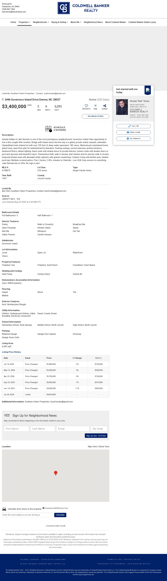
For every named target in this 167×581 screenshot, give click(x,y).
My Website (135, 138)
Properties (25, 23)
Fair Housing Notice (139, 564)
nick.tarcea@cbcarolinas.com (14, 12)
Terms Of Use (114, 559)
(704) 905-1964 (8, 9)
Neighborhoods (41, 23)
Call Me (135, 126)
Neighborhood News (93, 22)
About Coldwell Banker (115, 22)
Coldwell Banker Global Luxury (142, 22)
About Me (76, 23)
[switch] (86, 108)
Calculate (60, 515)
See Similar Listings (95, 116)
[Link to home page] (83, 8)
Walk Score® (60, 526)
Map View (92, 446)
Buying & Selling (60, 23)
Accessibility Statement (111, 564)
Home (13, 22)
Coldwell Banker (29, 559)
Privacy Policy (132, 559)
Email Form (135, 132)
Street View (104, 446)
